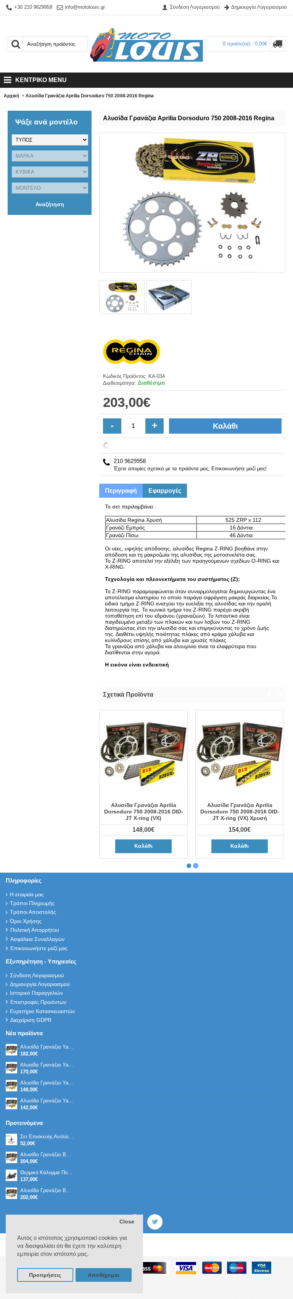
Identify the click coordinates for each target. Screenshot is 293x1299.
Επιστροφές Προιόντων (38, 1002)
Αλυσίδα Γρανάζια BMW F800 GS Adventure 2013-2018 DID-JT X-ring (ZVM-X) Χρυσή (47, 1190)
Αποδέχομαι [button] (103, 1275)
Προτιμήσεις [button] (45, 1275)
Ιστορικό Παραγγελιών (36, 993)
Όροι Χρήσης (26, 921)
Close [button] (126, 1222)
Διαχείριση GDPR (31, 1020)
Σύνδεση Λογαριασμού (37, 975)
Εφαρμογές (164, 490)
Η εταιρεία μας (27, 894)
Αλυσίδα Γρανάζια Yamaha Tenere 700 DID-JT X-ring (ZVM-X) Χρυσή (47, 1047)
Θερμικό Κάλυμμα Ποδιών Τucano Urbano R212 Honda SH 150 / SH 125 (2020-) (47, 1172)
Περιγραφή (121, 490)
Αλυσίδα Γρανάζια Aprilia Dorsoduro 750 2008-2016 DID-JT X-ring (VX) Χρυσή (239, 811)
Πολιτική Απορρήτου (34, 930)
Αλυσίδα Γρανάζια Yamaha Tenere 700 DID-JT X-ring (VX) (47, 1101)
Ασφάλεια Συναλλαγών (37, 939)
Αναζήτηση (49, 204)
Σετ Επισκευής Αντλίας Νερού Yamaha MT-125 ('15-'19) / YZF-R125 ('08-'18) (47, 1136)
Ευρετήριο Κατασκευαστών (42, 1011)
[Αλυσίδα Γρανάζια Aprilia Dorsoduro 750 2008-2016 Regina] (122, 296)
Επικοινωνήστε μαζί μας (39, 948)
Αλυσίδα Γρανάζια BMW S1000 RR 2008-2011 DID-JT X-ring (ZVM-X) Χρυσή (47, 1154)
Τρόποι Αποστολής (33, 912)
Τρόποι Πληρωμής (32, 903)
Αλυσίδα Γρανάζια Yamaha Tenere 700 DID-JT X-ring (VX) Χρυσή (47, 1083)
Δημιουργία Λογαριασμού (40, 984)
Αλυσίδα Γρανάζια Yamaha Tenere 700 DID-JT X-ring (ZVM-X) (47, 1065)
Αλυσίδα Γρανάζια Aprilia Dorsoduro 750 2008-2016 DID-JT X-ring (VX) (143, 811)
